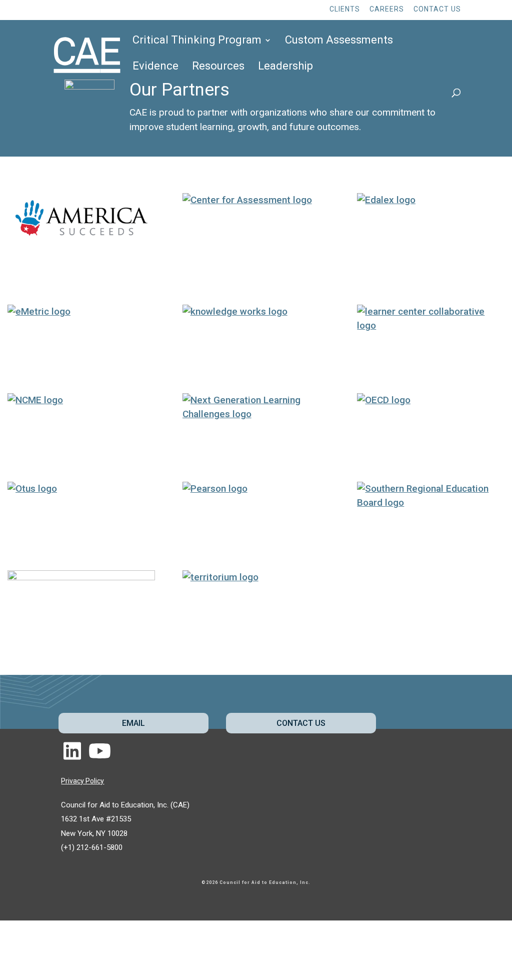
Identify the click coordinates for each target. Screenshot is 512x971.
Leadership (285, 67)
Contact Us (437, 9)
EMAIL (133, 723)
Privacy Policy (82, 781)
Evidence (155, 67)
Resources (218, 67)
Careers (387, 9)
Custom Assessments (339, 41)
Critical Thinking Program (197, 41)
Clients (345, 9)
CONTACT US (301, 723)
